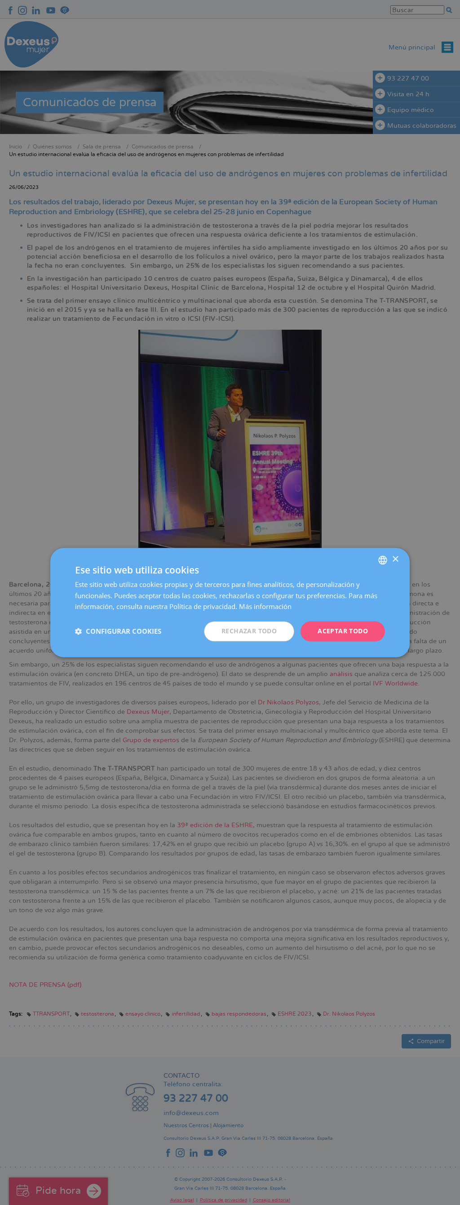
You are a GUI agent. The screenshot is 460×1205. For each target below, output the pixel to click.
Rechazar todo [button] (249, 631)
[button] (118, 631)
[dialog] (230, 602)
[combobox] (382, 559)
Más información (265, 606)
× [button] (395, 559)
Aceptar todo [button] (343, 631)
